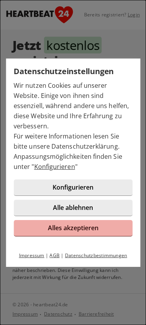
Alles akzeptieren (73, 228)
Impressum (31, 255)
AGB (54, 255)
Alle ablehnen (73, 207)
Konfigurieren (54, 166)
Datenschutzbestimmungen (96, 255)
